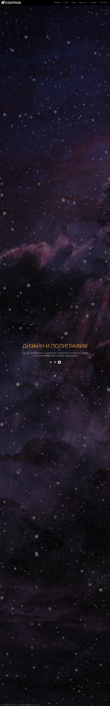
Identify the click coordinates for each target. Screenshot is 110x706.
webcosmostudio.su (29, 705)
